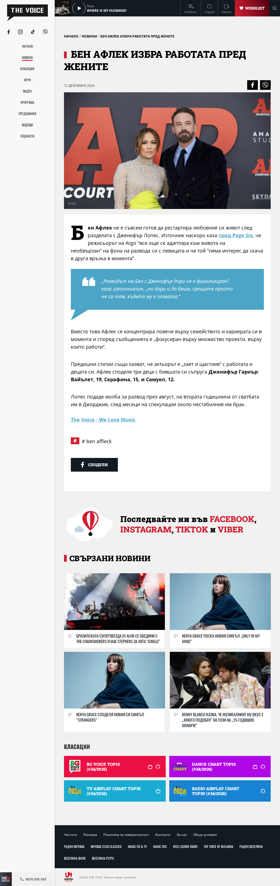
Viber (230, 529)
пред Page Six (235, 235)
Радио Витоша (74, 846)
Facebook (232, 519)
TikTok (192, 529)
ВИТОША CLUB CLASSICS (106, 846)
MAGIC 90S (160, 846)
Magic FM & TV (137, 846)
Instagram (145, 529)
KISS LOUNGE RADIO (185, 846)
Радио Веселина (251, 846)
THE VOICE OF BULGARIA (218, 846)
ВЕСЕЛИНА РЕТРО (103, 858)
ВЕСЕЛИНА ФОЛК (75, 858)
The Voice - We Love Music (103, 419)
